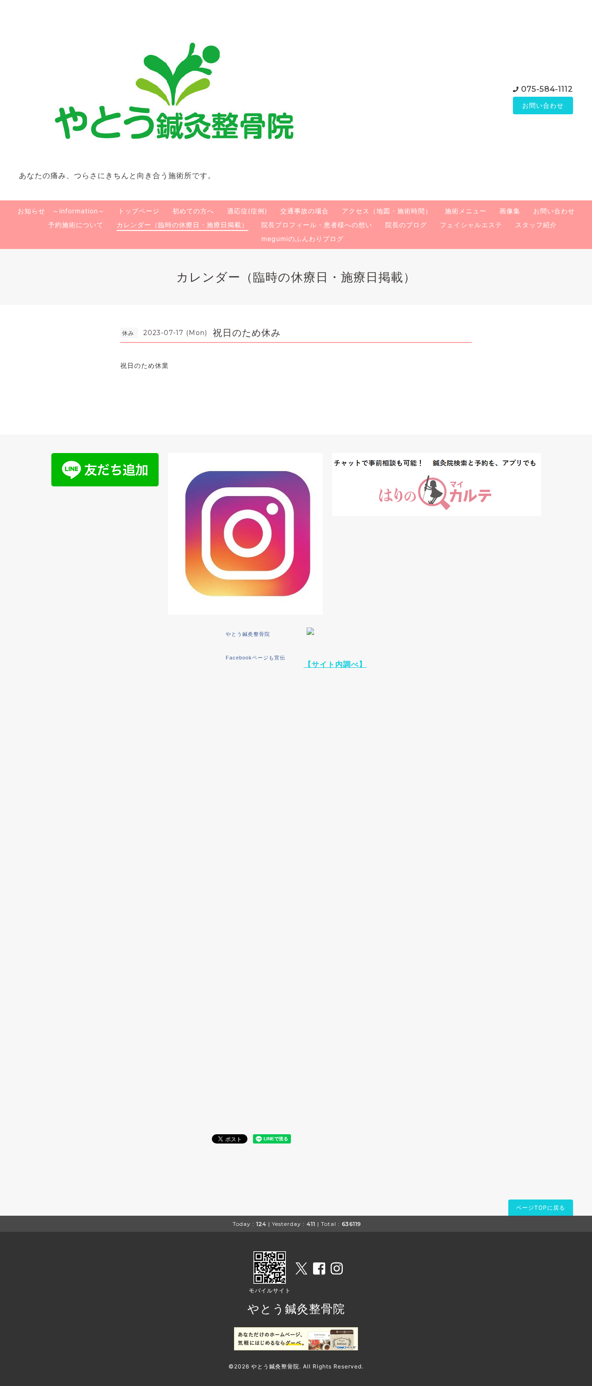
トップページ (139, 211)
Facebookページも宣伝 (255, 657)
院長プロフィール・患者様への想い (316, 225)
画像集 (510, 211)
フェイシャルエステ (471, 225)
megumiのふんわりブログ (302, 238)
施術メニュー (466, 211)
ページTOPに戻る (540, 1207)
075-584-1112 (547, 89)
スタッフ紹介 (536, 225)
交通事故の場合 (304, 211)
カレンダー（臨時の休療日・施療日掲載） (182, 225)
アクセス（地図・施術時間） (387, 211)
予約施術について (76, 225)
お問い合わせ (543, 105)
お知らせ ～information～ (61, 211)
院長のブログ (406, 225)
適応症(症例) (247, 211)
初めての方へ (193, 211)
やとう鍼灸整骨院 (248, 634)
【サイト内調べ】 (335, 664)
